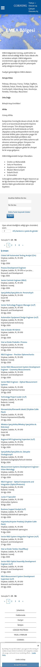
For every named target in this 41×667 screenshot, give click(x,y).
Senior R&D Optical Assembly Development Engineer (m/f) (18, 562)
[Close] (38, 645)
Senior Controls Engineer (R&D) (13, 280)
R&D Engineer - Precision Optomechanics (17, 354)
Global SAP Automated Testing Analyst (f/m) (18, 255)
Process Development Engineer (13, 268)
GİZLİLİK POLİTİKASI (20, 630)
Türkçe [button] (32, 3)
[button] (7, 8)
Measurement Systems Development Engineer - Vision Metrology (20, 468)
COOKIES (20, 640)
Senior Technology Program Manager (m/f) (18, 305)
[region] (20, 655)
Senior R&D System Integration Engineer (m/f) (20, 536)
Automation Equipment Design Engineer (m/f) (19, 317)
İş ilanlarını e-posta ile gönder (26, 231)
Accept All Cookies (20, 665)
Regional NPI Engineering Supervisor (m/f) (18, 439)
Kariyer (20, 620)
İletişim (20, 625)
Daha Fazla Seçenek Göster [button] (19, 212)
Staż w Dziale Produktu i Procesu (14, 342)
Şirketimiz (20, 610)
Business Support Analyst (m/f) (13, 509)
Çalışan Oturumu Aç (33, 10)
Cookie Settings (20, 659)
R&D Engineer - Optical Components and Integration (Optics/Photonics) (17, 483)
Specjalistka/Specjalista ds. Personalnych (17, 292)
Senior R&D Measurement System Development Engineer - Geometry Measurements (20, 368)
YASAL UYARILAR (20, 635)
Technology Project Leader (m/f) (13, 397)
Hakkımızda (20, 615)
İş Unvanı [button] (4, 251)
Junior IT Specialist (8, 497)
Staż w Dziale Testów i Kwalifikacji (14, 549)
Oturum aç (33, 6)
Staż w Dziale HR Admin (10, 330)
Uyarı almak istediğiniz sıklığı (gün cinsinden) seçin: (20, 226)
